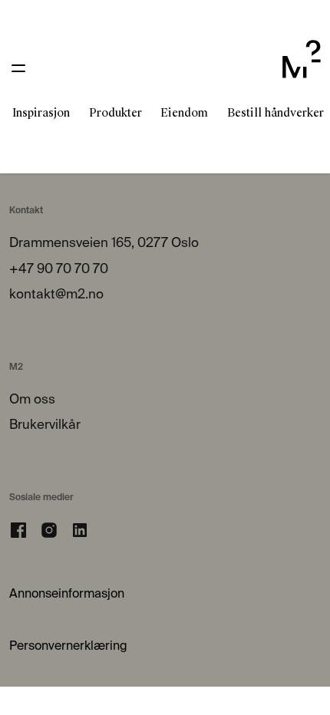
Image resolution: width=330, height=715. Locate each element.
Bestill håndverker (275, 113)
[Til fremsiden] (301, 68)
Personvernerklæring (68, 647)
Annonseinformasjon (66, 594)
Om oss (32, 400)
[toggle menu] (18, 68)
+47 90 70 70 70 (58, 269)
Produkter (115, 113)
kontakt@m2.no (56, 294)
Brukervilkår (45, 425)
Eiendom (184, 113)
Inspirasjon (41, 113)
